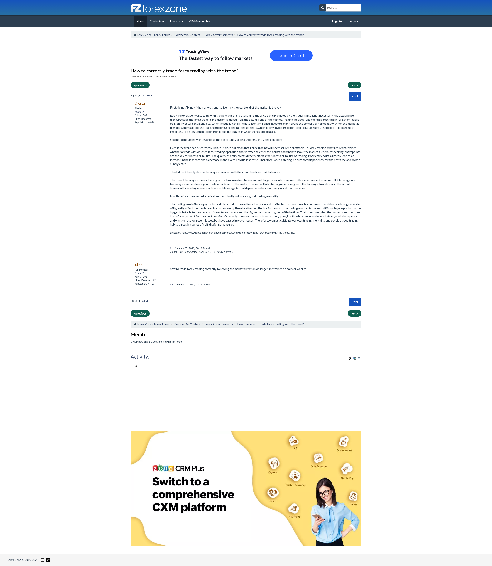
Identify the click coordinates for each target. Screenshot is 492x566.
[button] (355, 96)
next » (354, 85)
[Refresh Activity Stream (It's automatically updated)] (354, 357)
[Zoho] (246, 488)
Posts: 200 (140, 273)
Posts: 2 (139, 111)
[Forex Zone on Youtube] (42, 560)
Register (337, 21)
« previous (140, 85)
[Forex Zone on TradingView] (47, 560)
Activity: (140, 357)
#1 (172, 248)
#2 (172, 284)
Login (353, 21)
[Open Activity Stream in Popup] (350, 357)
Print (355, 96)
